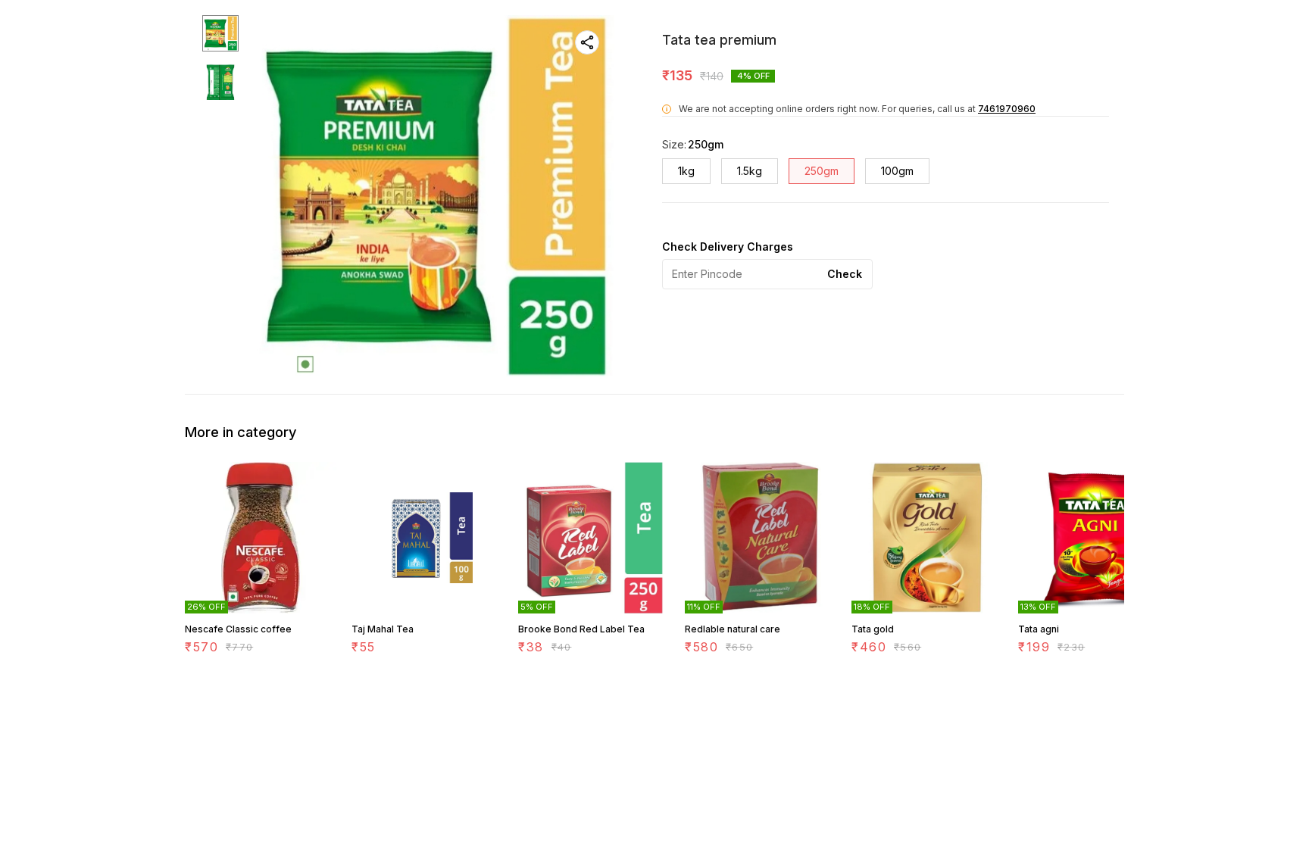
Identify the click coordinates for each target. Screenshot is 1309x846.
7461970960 (1007, 108)
